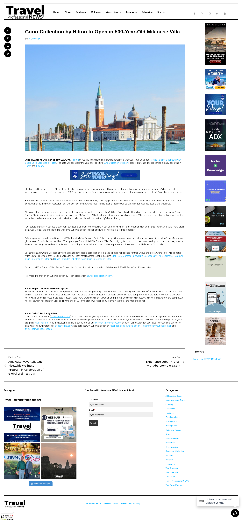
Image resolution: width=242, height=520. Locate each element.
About (115, 504)
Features (81, 12)
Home (56, 12)
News (68, 12)
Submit (93, 423)
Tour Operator (172, 468)
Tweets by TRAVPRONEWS (207, 359)
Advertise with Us (93, 504)
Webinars (96, 12)
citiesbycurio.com (63, 325)
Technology (171, 464)
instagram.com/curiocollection (156, 325)
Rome (28, 166)
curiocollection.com (60, 316)
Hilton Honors (41, 322)
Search (161, 12)
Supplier (169, 455)
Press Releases (172, 438)
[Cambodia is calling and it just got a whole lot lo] (58, 461)
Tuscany (40, 166)
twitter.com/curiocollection (38, 329)
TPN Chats (170, 476)
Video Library (113, 12)
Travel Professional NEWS (177, 481)
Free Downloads (173, 417)
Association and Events (176, 400)
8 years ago (34, 38)
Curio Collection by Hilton (115, 163)
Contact (123, 504)
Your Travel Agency (174, 485)
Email (92, 410)
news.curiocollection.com (99, 276)
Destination (170, 408)
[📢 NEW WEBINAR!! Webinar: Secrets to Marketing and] (58, 425)
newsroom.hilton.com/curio (107, 322)
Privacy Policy (134, 504)
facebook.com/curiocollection (125, 325)
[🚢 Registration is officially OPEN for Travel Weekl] (22, 425)
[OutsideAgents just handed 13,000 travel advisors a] (22, 461)
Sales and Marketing (175, 451)
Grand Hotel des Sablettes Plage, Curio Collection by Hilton (82, 259)
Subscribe (147, 12)
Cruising (169, 404)
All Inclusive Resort (174, 396)
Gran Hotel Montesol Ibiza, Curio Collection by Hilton (137, 256)
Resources (131, 12)
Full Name (93, 399)
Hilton (76, 159)
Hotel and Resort (173, 430)
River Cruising (172, 447)
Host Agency (171, 421)
